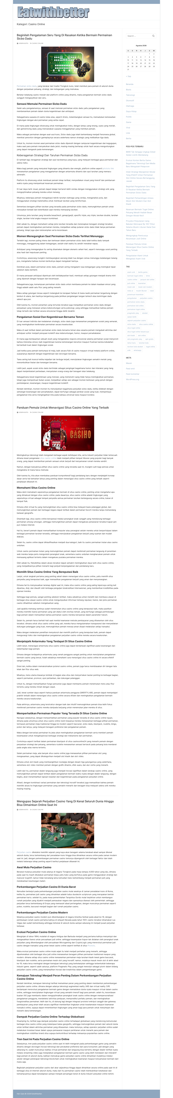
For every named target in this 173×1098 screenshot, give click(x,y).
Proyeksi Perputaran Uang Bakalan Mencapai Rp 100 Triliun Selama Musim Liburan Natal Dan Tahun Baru (140, 225)
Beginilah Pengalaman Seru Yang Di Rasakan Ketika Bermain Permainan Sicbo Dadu (64, 36)
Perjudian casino (24, 852)
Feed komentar (132, 374)
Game (128, 122)
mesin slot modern (145, 287)
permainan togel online (136, 309)
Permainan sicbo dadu (27, 86)
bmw (148, 276)
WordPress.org (132, 379)
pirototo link (108, 168)
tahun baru (131, 343)
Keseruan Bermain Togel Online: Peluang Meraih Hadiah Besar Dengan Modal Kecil (140, 212)
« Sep (128, 76)
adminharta (23, 43)
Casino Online (37, 43)
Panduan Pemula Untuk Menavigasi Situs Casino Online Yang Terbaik (63, 407)
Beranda (129, 84)
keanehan (142, 283)
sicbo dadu (131, 324)
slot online (142, 335)
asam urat (131, 272)
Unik (128, 133)
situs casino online (48, 458)
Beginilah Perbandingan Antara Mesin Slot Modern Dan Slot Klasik (139, 201)
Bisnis (128, 89)
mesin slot (131, 287)
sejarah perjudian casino (136, 320)
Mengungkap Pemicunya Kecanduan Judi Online (137, 237)
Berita (128, 138)
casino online (132, 280)
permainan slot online (135, 306)
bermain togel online (135, 276)
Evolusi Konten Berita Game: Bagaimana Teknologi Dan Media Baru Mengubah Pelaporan (140, 163)
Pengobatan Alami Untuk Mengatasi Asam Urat (137, 257)
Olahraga (130, 106)
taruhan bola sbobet (135, 347)
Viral (128, 127)
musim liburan (141, 291)
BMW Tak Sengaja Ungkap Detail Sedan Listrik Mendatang (140, 153)
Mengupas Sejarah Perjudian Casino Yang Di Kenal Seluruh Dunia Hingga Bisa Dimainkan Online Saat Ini (65, 803)
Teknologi (130, 95)
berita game (142, 272)
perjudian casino (146, 298)
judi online (131, 283)
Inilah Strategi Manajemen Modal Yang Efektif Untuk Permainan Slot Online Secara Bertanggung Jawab (140, 176)
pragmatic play (133, 313)
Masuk (129, 363)
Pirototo (91, 945)
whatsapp (137, 350)
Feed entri (130, 368)
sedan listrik (132, 317)
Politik (129, 117)
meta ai (130, 291)
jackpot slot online (147, 280)
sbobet (145, 313)
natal (152, 291)
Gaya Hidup (131, 111)
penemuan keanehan (135, 294)
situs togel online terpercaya (138, 332)
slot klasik (131, 335)
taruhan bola (144, 343)
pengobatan (132, 298)
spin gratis (149, 339)
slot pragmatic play (134, 339)
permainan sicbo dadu (136, 302)
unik (129, 350)
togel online (150, 347)
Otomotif (130, 100)
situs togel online (133, 328)
